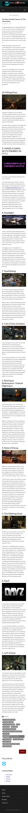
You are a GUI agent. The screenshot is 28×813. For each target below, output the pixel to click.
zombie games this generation (11, 743)
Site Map (4, 799)
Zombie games (7, 741)
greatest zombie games (9, 729)
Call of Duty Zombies (8, 724)
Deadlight (14, 726)
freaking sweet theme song (13, 187)
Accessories (9, 774)
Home (3, 790)
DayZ (18, 724)
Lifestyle (8, 779)
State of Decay (7, 739)
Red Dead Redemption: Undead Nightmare (11, 736)
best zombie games (8, 722)
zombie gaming (7, 746)
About (3, 793)
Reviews (6, 716)
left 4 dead (6, 733)
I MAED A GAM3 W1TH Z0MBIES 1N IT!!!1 (12, 731)
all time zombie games (9, 719)
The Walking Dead (18, 739)
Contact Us (5, 803)
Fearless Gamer (14, 810)
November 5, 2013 (7, 23)
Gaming (8, 776)
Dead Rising (6, 726)
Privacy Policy (6, 796)
